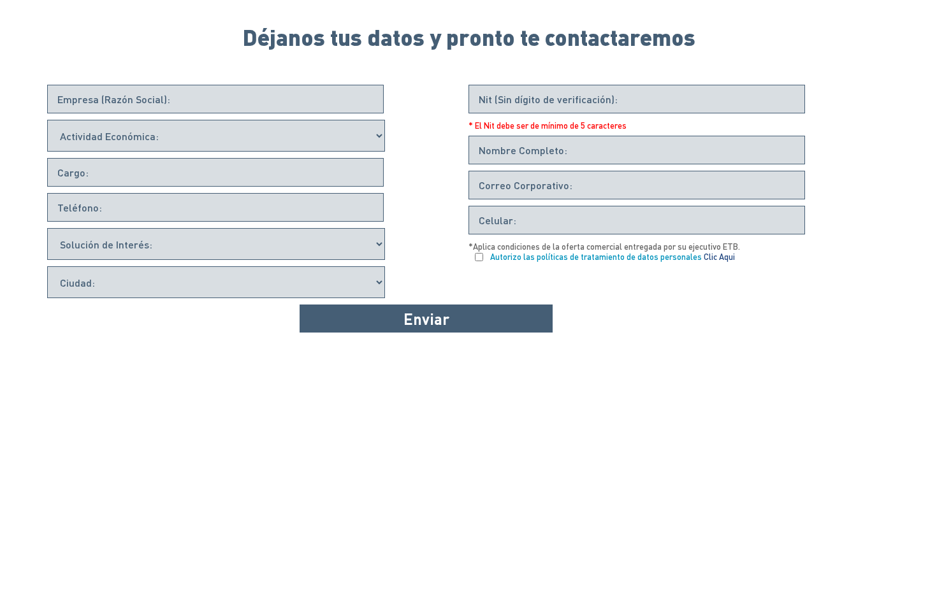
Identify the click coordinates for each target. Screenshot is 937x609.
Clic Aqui (719, 256)
